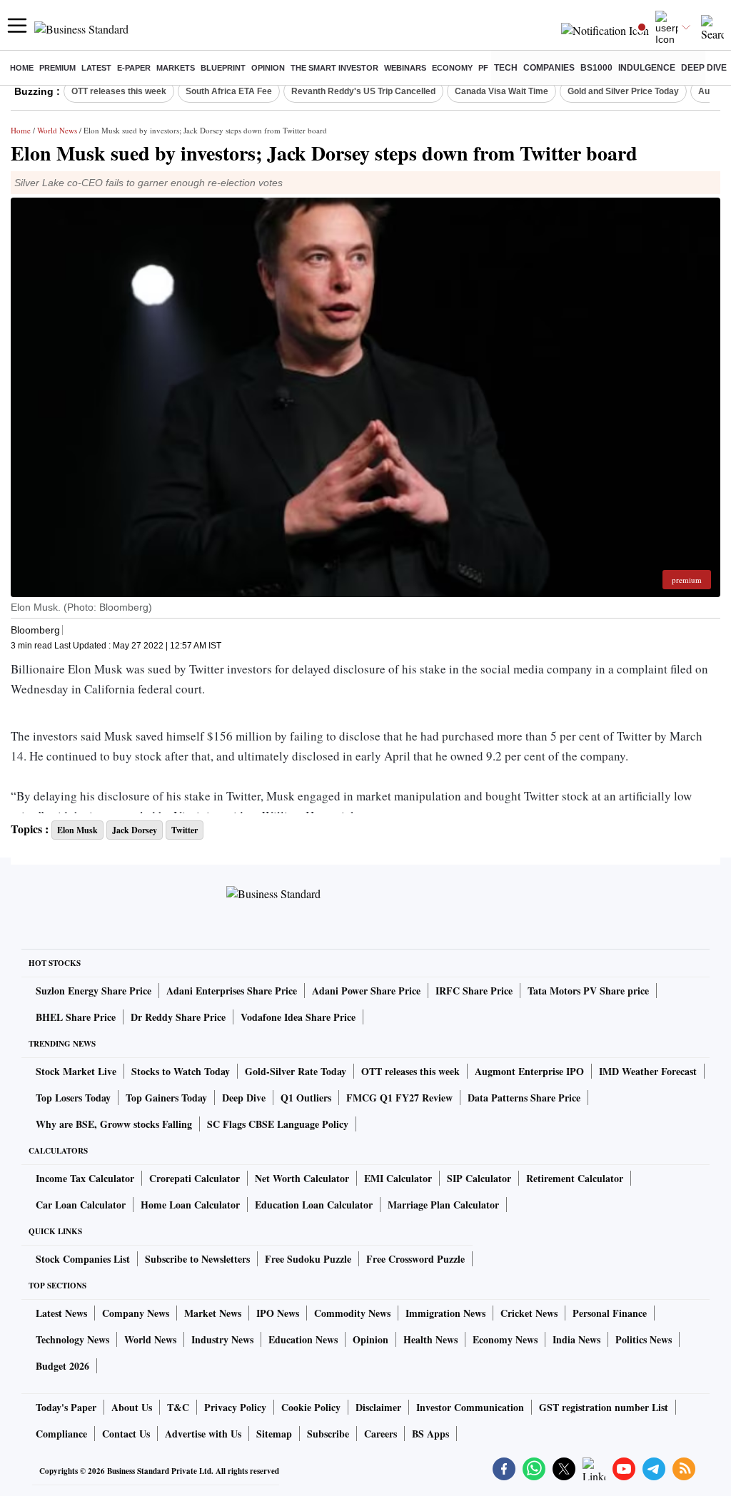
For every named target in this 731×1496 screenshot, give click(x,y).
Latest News (61, 1313)
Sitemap (274, 1433)
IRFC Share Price (474, 990)
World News (57, 130)
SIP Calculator (479, 1178)
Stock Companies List (83, 1258)
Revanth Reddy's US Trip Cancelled (363, 91)
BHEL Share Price (76, 1016)
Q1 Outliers (306, 1097)
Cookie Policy (311, 1407)
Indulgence (646, 68)
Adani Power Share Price (366, 990)
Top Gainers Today (166, 1097)
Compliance (61, 1433)
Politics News (643, 1339)
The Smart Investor (334, 67)
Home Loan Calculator (190, 1204)
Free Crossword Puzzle (415, 1258)
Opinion (268, 67)
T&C (178, 1407)
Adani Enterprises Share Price (231, 990)
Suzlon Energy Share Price (93, 990)
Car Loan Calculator (81, 1204)
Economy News (505, 1339)
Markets (175, 67)
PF (483, 67)
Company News (135, 1313)
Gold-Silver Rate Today (295, 1071)
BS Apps (430, 1433)
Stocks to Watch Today (180, 1071)
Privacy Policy (235, 1407)
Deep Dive (704, 68)
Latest (96, 67)
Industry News (222, 1339)
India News (576, 1339)
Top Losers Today (73, 1097)
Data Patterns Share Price (524, 1097)
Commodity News (352, 1313)
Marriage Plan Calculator (443, 1204)
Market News (212, 1313)
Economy (452, 67)
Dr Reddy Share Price (178, 1016)
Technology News (72, 1339)
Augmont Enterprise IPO (529, 1071)
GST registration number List (603, 1407)
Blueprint (223, 67)
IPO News (277, 1313)
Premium (57, 67)
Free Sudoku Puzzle (308, 1258)
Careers (380, 1433)
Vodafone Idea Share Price (298, 1016)
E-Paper (134, 67)
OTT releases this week (118, 91)
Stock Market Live (76, 1071)
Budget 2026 (62, 1365)
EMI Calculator (398, 1178)
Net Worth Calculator (302, 1178)
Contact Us (126, 1433)
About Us (131, 1407)
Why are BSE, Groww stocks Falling (114, 1123)
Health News (430, 1339)
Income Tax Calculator (85, 1178)
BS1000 (596, 68)
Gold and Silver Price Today (623, 91)
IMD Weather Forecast (648, 1071)
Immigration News (445, 1313)
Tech (506, 68)
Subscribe (328, 1433)
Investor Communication (470, 1407)
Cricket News (529, 1313)
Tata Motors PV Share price (588, 990)
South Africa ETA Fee (229, 91)
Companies (549, 68)
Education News (303, 1339)
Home (22, 67)
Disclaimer (378, 1407)
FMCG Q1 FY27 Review (399, 1097)
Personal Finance (610, 1313)
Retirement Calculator (574, 1178)
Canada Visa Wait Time (501, 91)
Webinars (405, 67)
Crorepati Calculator (194, 1178)
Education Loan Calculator (314, 1204)
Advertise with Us (203, 1433)
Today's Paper (66, 1407)
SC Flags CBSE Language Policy (277, 1123)
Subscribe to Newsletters (197, 1258)
